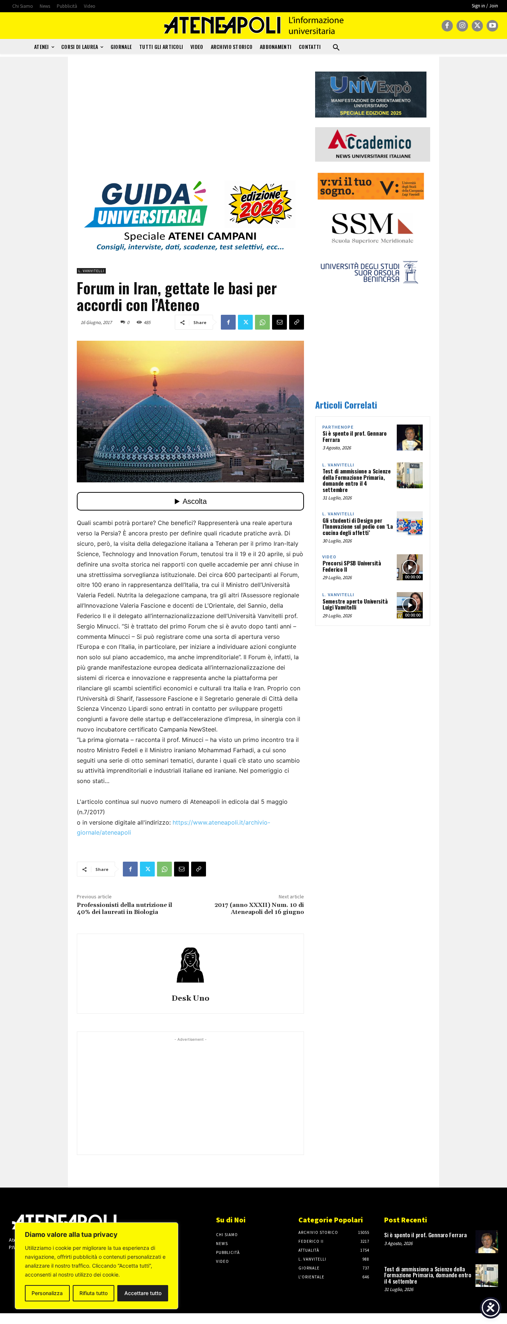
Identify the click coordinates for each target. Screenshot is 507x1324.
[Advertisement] (190, 123)
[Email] (279, 322)
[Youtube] (492, 26)
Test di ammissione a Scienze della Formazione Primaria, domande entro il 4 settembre (357, 480)
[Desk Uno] (190, 965)
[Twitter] (477, 26)
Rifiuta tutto (93, 1293)
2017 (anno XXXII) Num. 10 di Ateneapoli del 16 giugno (259, 908)
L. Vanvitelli (91, 270)
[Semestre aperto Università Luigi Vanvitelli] (410, 605)
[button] (336, 48)
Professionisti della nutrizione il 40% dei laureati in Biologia (124, 908)
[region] (96, 1265)
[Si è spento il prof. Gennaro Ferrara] (410, 437)
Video (329, 557)
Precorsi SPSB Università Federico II (352, 566)
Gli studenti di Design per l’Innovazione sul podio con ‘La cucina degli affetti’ (358, 526)
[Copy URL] (296, 322)
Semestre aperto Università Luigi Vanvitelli (355, 604)
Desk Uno (190, 999)
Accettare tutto (142, 1293)
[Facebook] (447, 26)
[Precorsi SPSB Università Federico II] (410, 567)
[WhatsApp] (262, 322)
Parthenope (338, 427)
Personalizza (47, 1293)
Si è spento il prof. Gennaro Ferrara (355, 436)
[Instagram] (462, 26)
